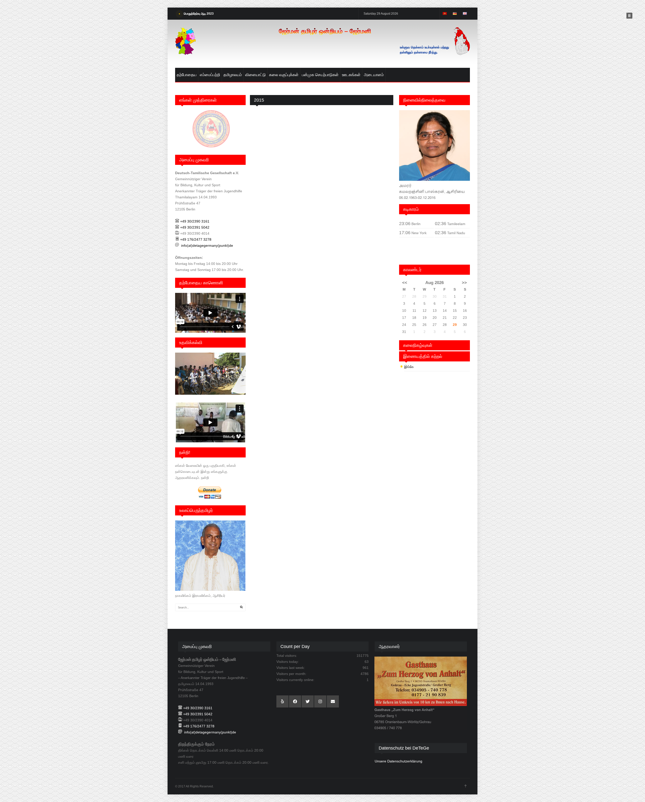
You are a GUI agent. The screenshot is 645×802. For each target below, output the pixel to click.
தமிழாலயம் (232, 75)
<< (404, 282)
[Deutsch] (455, 14)
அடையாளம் (374, 75)
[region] (421, 693)
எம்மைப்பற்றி (210, 75)
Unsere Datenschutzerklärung (398, 761)
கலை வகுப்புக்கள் (284, 75)
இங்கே (409, 367)
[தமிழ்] (445, 14)
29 (455, 325)
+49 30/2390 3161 (194, 221)
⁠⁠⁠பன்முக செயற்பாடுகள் (320, 75)
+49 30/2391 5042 (194, 227)
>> (464, 282)
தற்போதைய (187, 75)
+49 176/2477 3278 (195, 239)
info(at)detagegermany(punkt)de (207, 245)
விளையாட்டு (255, 75)
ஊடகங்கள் (351, 75)
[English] (465, 14)
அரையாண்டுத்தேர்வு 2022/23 (202, 13)
